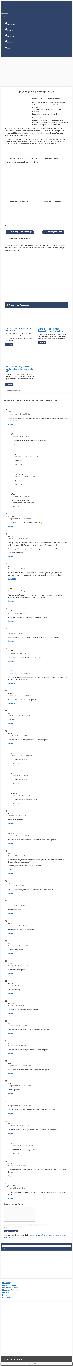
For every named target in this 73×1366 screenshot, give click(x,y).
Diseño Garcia (17, 1359)
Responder (12, 424)
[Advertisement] (36, 72)
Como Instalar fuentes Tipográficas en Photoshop (50, 330)
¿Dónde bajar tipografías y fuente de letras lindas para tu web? (19, 368)
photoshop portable (14, 391)
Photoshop (6, 1283)
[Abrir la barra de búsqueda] (2, 10)
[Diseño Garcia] (11, 6)
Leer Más (9, 344)
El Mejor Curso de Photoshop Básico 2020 (18, 329)
